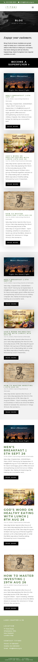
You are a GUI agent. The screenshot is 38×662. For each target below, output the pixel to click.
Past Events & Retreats (24, 161)
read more (12, 126)
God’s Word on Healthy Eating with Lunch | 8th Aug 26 (17, 157)
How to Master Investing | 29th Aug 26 (19, 214)
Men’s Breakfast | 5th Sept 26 (18, 96)
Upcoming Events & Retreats (23, 283)
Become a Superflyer (18, 63)
